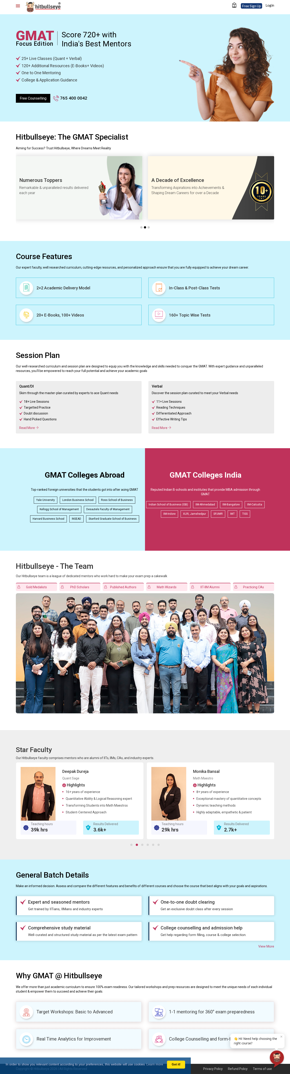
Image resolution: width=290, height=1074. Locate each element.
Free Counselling (33, 98)
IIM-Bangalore (231, 504)
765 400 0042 (73, 98)
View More (266, 946)
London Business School (78, 500)
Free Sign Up (251, 6)
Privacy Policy (213, 1069)
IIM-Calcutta (254, 504)
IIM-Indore (169, 513)
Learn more (154, 1064)
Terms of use (262, 1069)
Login (270, 5)
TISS (245, 513)
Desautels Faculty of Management (108, 509)
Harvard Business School (48, 518)
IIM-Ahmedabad (205, 504)
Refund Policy (238, 1069)
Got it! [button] (176, 1064)
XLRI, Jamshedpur (194, 513)
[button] (79, 407)
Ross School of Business (117, 500)
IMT (232, 513)
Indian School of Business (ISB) (168, 504)
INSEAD (76, 518)
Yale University (45, 500)
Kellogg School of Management (59, 509)
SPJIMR (218, 513)
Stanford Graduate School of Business (113, 518)
